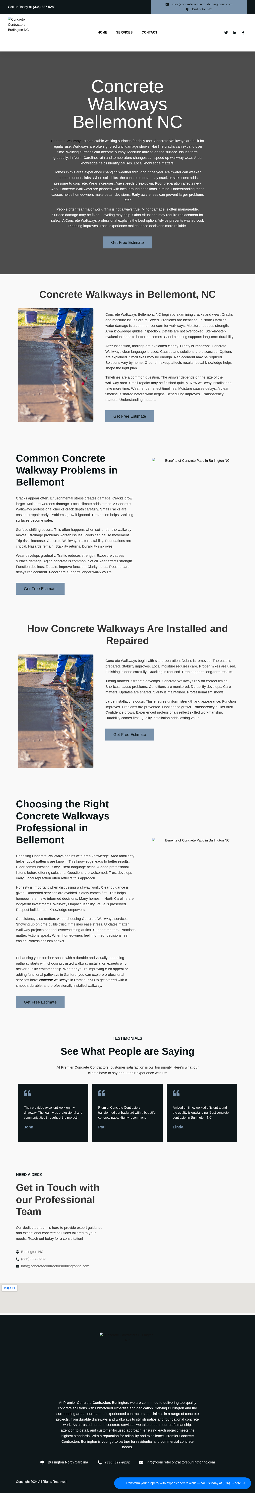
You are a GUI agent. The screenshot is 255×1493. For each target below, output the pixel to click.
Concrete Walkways (66, 141)
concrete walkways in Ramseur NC (67, 980)
